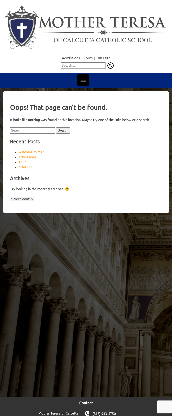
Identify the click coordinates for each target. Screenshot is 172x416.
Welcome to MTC (31, 152)
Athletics (25, 167)
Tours (88, 58)
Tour (22, 162)
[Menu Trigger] (83, 80)
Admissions (71, 58)
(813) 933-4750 (104, 413)
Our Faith (103, 58)
